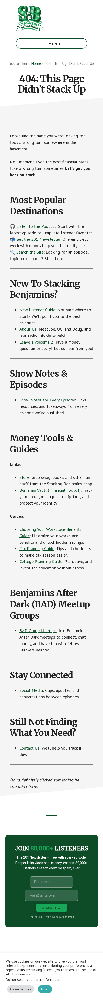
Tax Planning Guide (36, 548)
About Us (27, 329)
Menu (54, 44)
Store (24, 477)
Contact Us (29, 748)
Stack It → (51, 908)
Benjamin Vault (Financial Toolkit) (50, 490)
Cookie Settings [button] (20, 989)
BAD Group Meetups (38, 630)
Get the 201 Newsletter (38, 239)
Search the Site (30, 252)
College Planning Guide (40, 561)
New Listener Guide (37, 309)
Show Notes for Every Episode (47, 400)
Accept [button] (45, 989)
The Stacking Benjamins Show (45, 19)
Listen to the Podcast (36, 226)
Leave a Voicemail (35, 342)
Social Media (31, 690)
